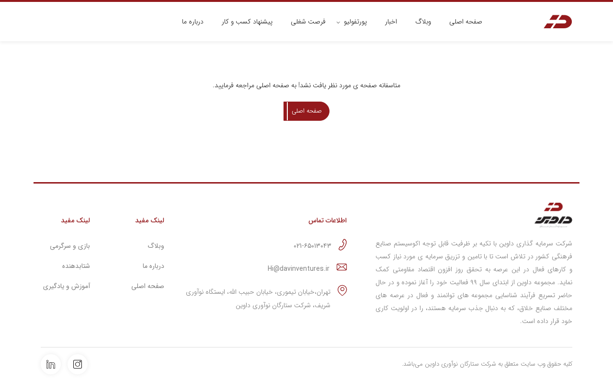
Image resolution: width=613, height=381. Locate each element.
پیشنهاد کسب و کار (247, 21)
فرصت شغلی (308, 21)
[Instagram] (78, 364)
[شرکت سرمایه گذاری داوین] (558, 22)
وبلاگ (423, 21)
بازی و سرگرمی (70, 246)
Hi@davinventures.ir (298, 269)
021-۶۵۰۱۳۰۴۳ (312, 246)
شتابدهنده (76, 266)
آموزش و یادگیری (66, 286)
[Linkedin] (51, 364)
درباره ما (193, 21)
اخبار (391, 21)
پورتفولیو (355, 21)
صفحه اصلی (465, 21)
